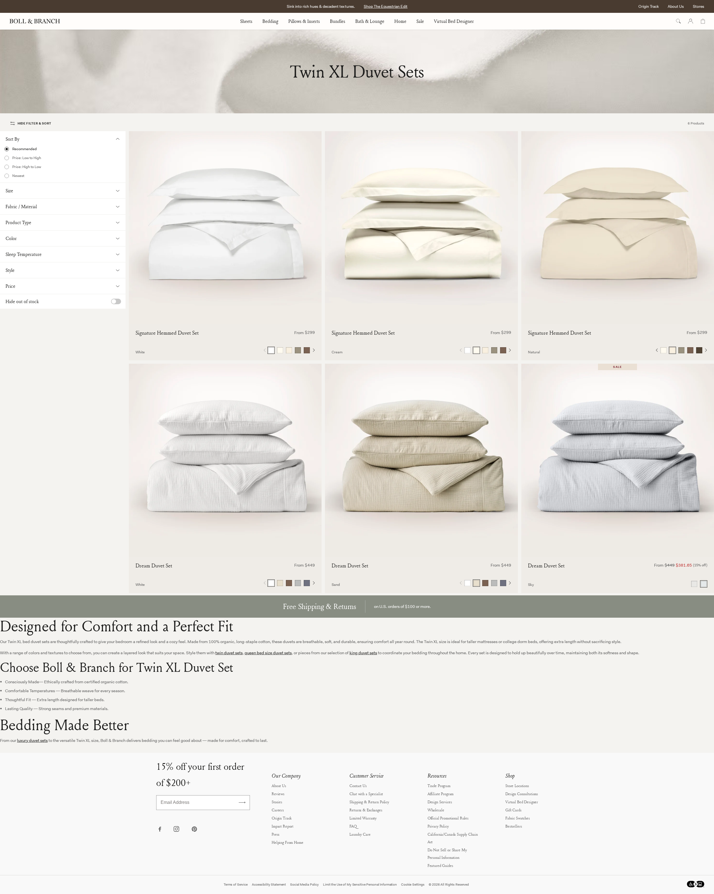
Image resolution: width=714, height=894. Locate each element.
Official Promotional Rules (448, 818)
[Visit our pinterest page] (194, 829)
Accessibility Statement (269, 884)
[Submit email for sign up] (242, 802)
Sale (420, 21)
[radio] (62, 149)
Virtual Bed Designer (454, 21)
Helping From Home (287, 842)
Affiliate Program (441, 793)
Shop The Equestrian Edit (385, 6)
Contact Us (358, 785)
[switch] (116, 301)
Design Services (440, 801)
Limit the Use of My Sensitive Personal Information (360, 884)
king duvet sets (363, 653)
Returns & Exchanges (365, 809)
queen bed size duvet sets (268, 653)
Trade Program (439, 785)
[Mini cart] (702, 21)
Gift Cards (513, 809)
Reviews (278, 793)
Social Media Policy (304, 884)
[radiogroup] (289, 350)
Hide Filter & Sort (34, 123)
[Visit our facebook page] (159, 829)
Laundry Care (359, 834)
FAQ (353, 826)
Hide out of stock (22, 301)
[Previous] (657, 350)
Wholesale (436, 809)
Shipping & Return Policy (369, 801)
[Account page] (690, 21)
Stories (277, 801)
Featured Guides (440, 865)
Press (275, 834)
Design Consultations (521, 793)
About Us (676, 6)
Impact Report (282, 826)
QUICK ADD (225, 315)
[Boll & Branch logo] (38, 21)
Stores (698, 6)
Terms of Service (236, 884)
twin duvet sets (229, 653)
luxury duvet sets (32, 740)
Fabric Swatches (517, 818)
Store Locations (517, 785)
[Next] (313, 350)
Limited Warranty (363, 818)
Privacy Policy (438, 826)
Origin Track (648, 6)
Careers (278, 809)
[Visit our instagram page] (176, 829)
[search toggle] (678, 21)
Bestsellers (513, 826)
